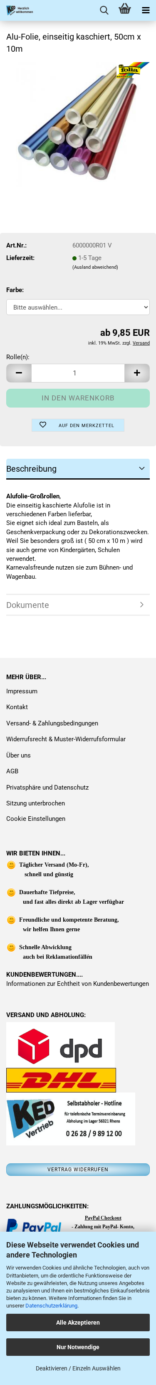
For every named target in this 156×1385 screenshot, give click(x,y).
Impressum (21, 691)
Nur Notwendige (78, 1347)
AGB (12, 771)
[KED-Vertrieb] (16, 10)
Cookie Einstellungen (35, 818)
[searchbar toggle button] (104, 10)
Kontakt (17, 707)
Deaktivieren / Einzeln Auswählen (78, 1368)
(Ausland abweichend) (95, 267)
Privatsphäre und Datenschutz (47, 787)
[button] (18, 373)
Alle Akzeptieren (78, 1322)
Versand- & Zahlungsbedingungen (52, 723)
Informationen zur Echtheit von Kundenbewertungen (77, 984)
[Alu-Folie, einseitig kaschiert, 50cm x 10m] (78, 124)
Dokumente (27, 605)
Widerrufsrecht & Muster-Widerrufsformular (66, 739)
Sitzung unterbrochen (35, 803)
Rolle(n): (18, 357)
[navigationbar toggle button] (145, 10)
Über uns (18, 755)
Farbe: (15, 290)
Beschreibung (31, 469)
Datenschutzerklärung (51, 1305)
